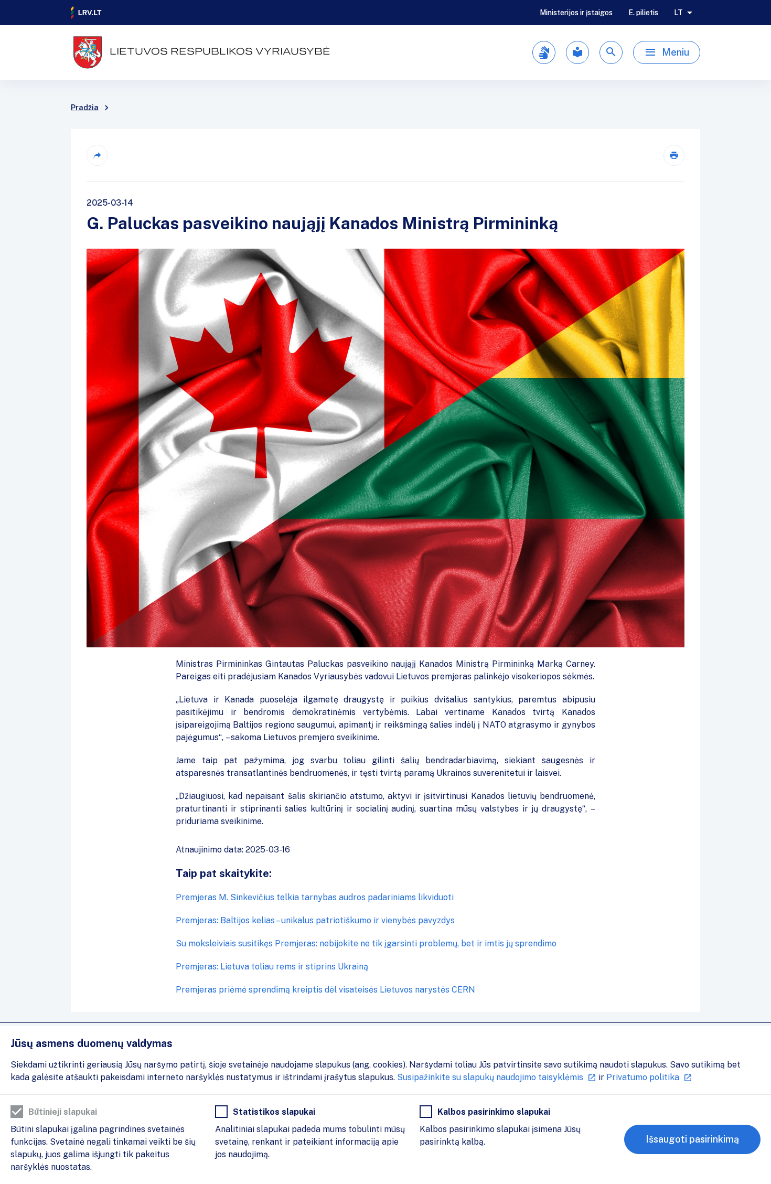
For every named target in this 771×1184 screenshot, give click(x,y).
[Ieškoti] (611, 52)
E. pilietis (643, 12)
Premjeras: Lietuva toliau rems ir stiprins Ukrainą (272, 967)
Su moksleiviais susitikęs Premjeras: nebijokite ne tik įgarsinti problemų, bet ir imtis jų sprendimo (366, 943)
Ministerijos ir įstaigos (576, 12)
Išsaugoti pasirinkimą (692, 1139)
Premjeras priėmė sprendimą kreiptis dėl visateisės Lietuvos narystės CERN (325, 990)
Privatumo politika (642, 1077)
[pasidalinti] (97, 155)
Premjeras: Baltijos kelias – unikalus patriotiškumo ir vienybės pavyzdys (315, 920)
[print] (673, 155)
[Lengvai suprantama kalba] (577, 52)
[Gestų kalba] (543, 52)
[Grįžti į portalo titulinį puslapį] (86, 12)
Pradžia (85, 107)
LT (678, 12)
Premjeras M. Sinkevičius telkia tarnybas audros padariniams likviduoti (315, 897)
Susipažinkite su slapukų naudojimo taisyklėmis (490, 1077)
